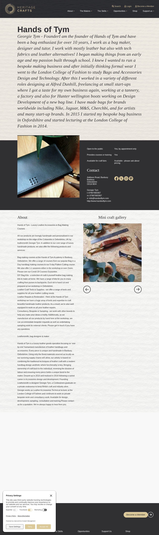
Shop (135, 11)
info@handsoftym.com (99, 198)
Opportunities (84, 531)
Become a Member (145, 6)
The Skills (58, 531)
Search (117, 6)
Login (129, 6)
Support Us (107, 531)
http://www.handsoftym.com (99, 201)
